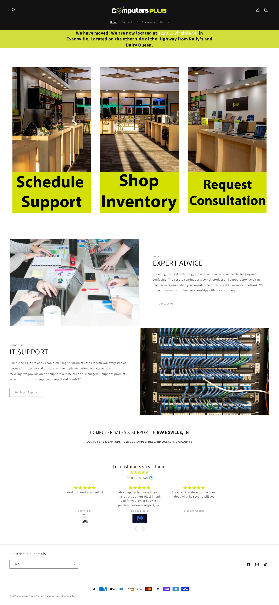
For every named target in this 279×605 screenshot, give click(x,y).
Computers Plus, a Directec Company (35, 596)
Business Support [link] (27, 392)
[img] (139, 472)
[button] (13, 10)
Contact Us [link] (165, 303)
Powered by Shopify (64, 596)
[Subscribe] (73, 564)
